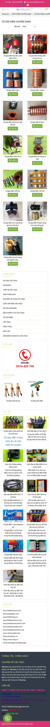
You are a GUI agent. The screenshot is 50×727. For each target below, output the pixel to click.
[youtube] (27, 5)
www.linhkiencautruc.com (12, 620)
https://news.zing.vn (10, 640)
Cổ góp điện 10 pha (37, 90)
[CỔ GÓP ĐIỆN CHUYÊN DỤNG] (25, 9)
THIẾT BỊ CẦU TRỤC (10, 290)
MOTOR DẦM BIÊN (10, 308)
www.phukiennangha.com (12, 627)
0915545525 (18, 2)
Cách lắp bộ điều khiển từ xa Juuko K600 (37, 465)
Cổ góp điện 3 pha (12, 90)
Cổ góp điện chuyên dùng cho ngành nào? (13, 258)
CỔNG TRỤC (7, 327)
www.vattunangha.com (11, 633)
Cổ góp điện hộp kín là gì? (13, 555)
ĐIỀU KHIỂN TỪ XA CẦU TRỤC (13, 313)
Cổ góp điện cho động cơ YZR (37, 158)
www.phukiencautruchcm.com (14, 623)
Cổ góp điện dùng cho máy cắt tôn (12, 123)
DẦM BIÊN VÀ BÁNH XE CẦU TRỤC (15, 336)
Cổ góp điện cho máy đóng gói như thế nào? (12, 224)
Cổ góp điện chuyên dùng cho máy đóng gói (37, 224)
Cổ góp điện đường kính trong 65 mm (37, 57)
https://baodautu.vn (10, 636)
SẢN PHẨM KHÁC (9, 294)
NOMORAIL (7, 285)
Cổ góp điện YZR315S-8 (12, 157)
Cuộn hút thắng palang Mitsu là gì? (13, 465)
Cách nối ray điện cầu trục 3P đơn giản (37, 495)
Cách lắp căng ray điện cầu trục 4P (13, 586)
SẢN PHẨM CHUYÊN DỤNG (21, 14)
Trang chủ (5, 14)
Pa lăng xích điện (37, 401)
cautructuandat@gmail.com (35, 2)
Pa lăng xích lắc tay (13, 401)
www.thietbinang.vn (10, 617)
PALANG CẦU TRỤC (10, 281)
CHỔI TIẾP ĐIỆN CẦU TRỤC (12, 304)
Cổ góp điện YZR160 (37, 191)
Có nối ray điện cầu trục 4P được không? (37, 556)
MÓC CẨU (6, 331)
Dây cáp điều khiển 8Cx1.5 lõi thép (13, 495)
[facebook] (22, 5)
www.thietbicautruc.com (12, 611)
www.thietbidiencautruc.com (13, 630)
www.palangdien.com (11, 614)
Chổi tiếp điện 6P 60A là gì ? (37, 431)
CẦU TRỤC (7, 322)
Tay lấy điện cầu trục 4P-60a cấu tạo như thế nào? (37, 526)
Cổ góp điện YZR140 (13, 191)
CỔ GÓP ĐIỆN (8, 317)
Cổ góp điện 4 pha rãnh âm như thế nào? (13, 432)
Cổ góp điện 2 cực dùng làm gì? (13, 526)
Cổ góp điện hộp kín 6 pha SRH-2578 (13, 57)
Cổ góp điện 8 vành (37, 122)
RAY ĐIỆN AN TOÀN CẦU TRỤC (14, 299)
